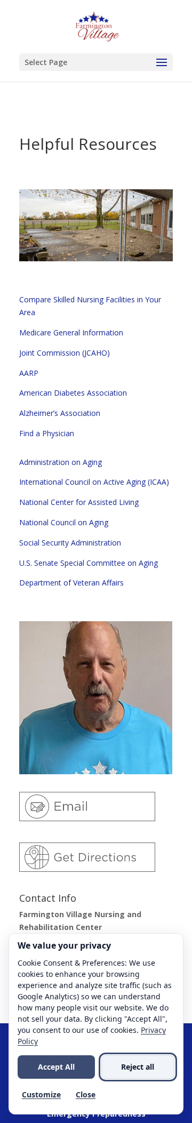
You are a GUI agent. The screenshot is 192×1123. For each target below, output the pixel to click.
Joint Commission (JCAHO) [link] (64, 353)
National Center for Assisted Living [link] (79, 502)
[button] (96, 62)
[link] (97, 26)
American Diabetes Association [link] (73, 393)
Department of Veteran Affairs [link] (71, 582)
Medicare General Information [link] (71, 332)
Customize (41, 1094)
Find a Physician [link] (46, 433)
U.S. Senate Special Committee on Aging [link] (88, 563)
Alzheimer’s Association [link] (59, 413)
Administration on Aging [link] (60, 462)
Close (85, 1094)
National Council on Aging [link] (63, 522)
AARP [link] (28, 373)
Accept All (56, 1067)
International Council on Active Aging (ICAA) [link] (94, 482)
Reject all (137, 1067)
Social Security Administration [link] (70, 543)
